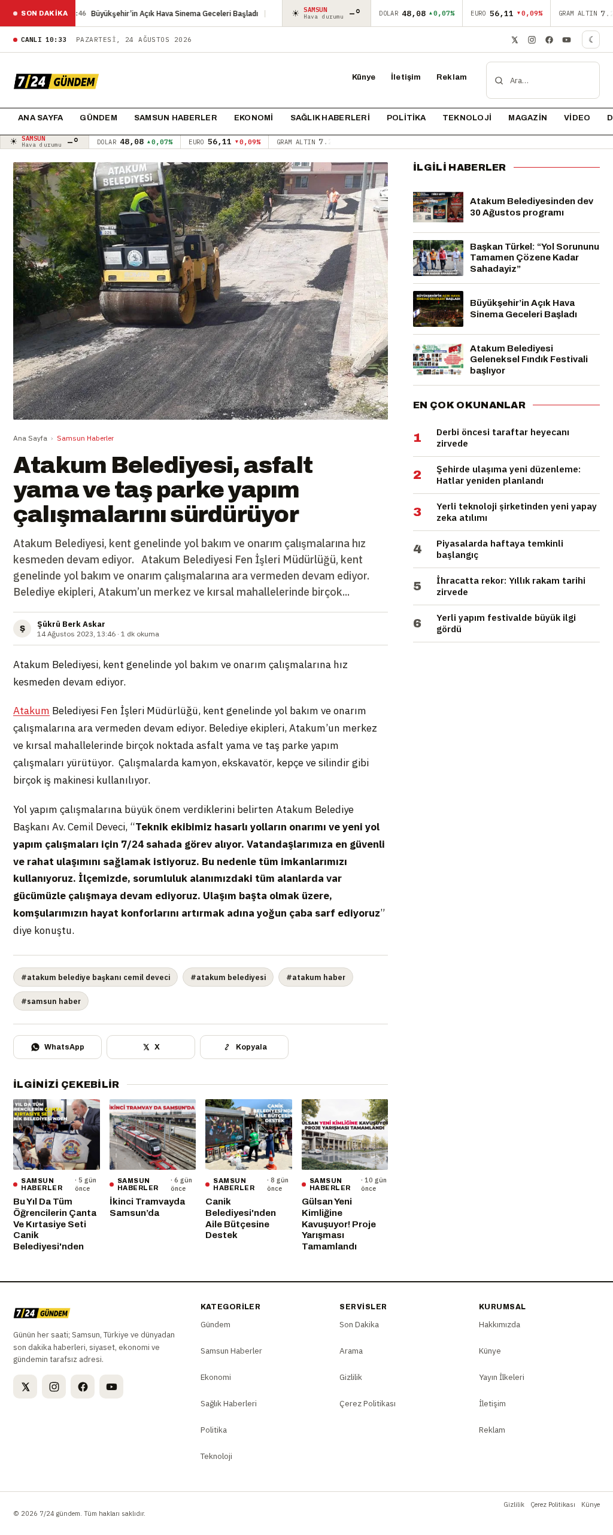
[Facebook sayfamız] (549, 39)
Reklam (451, 77)
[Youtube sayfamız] (566, 39)
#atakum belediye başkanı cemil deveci (95, 977)
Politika (406, 118)
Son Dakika (359, 1324)
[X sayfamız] (514, 39)
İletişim (406, 77)
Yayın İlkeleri (501, 1377)
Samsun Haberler (175, 118)
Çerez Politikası (367, 1403)
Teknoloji (466, 118)
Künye (364, 77)
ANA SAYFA (40, 118)
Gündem (98, 118)
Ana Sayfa (30, 437)
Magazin (527, 118)
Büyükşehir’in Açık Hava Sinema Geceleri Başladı (127, 13)
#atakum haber (315, 977)
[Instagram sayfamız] (531, 39)
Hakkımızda (499, 1324)
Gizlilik (350, 1377)
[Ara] (499, 80)
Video (577, 118)
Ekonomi (254, 118)
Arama (351, 1350)
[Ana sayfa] (56, 80)
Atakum (31, 710)
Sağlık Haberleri (330, 118)
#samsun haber (51, 1001)
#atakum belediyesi (228, 977)
